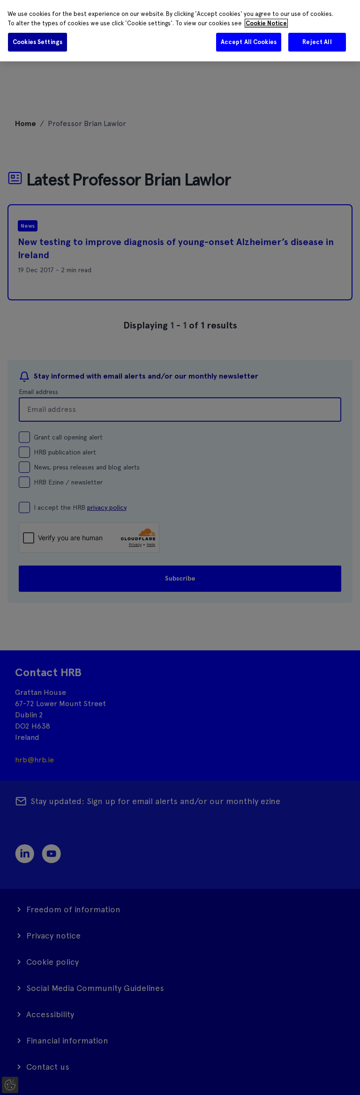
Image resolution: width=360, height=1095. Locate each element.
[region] (180, 30)
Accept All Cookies (249, 41)
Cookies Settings (37, 41)
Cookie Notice (266, 23)
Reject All (316, 41)
